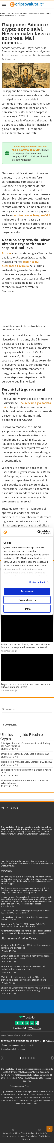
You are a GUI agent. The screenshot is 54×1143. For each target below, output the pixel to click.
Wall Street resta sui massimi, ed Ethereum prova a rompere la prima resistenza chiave (23, 978)
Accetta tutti (27, 591)
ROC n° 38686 (41, 1097)
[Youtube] (29, 1129)
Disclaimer (27, 1139)
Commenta (10, 59)
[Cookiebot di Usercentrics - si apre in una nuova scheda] (38, 532)
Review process (9, 1136)
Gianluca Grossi (11, 55)
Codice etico (33, 1133)
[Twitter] (19, 1129)
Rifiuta (27, 609)
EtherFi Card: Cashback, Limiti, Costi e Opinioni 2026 (25, 754)
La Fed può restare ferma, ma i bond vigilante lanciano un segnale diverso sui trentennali (25, 646)
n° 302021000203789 (20, 1075)
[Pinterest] (23, 1129)
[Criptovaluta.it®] (27, 4)
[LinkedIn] (26, 1129)
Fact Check (45, 1133)
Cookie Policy (44, 1136)
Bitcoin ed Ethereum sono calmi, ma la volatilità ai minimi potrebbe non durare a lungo (25, 989)
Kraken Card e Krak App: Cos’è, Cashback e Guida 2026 (26, 762)
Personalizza (25, 600)
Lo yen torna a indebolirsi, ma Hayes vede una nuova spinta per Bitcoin (26, 685)
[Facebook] (16, 1129)
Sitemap (21, 1136)
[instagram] (33, 1129)
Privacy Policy (31, 1136)
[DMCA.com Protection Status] (27, 1116)
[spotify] (36, 1129)
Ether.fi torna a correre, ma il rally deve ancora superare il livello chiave (25, 957)
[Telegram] (40, 1129)
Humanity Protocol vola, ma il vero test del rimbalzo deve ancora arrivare (23, 968)
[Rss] (13, 1129)
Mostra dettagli (37, 582)
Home (2, 13)
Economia (45, 55)
